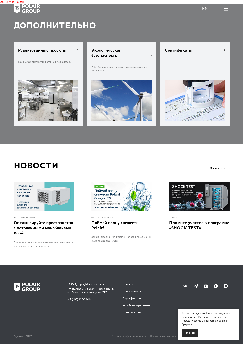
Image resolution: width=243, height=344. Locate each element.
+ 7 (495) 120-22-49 (79, 299)
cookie (206, 313)
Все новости (217, 168)
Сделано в (23, 336)
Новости (127, 284)
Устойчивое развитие (136, 305)
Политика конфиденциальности (128, 336)
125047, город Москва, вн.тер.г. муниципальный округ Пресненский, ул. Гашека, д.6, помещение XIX (90, 288)
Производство (131, 312)
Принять (190, 332)
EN (205, 8)
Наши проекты (132, 291)
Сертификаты (131, 298)
